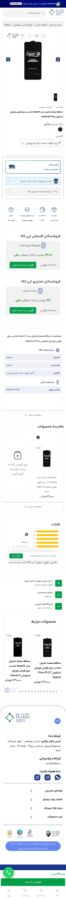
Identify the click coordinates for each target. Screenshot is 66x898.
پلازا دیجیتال (55, 25)
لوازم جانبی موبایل (23, 25)
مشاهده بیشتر (34, 415)
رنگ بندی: (53, 124)
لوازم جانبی (40, 25)
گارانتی (59, 136)
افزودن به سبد (33, 882)
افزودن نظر (16, 556)
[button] (33, 167)
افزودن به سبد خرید (23, 265)
